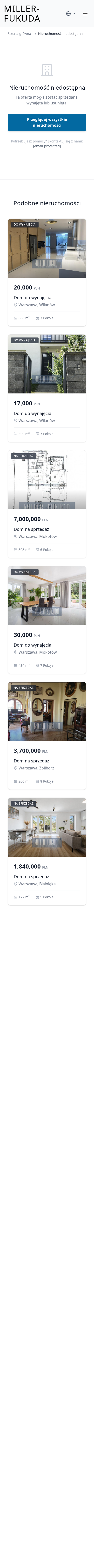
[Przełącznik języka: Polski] (71, 13)
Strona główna (19, 33)
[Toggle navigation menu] (85, 13)
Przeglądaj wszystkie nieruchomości (47, 122)
